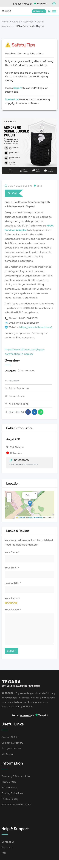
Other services (26, 370)
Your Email (12, 567)
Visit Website (17, 447)
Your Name (12, 552)
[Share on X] (34, 412)
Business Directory (12, 742)
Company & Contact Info (16, 776)
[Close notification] (54, 4)
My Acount (8, 753)
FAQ (4, 853)
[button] (30, 504)
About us (7, 847)
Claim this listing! (19, 403)
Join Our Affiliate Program (16, 804)
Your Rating (12, 598)
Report (17, 88)
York (39, 185)
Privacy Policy (10, 798)
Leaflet (21, 517)
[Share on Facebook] (28, 412)
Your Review (13, 609)
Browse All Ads (10, 737)
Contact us (11, 99)
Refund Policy (9, 787)
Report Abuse (17, 395)
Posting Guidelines (12, 793)
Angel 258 (13, 439)
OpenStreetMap (35, 517)
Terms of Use (9, 781)
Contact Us (8, 841)
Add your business (12, 748)
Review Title (13, 583)
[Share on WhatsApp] (40, 412)
